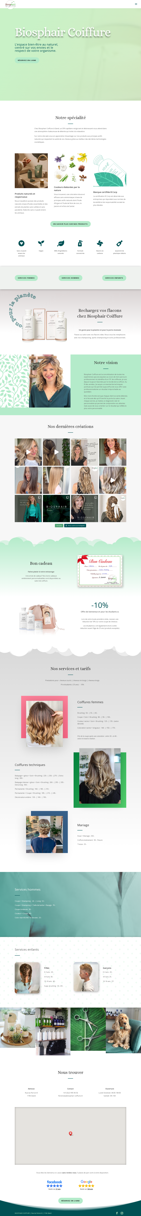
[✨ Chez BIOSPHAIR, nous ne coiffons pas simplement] (84, 508)
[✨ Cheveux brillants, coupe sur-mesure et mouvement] (28, 480)
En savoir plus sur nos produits (70, 224)
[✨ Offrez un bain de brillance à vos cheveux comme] (112, 452)
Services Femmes (26, 278)
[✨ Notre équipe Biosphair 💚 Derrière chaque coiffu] (28, 508)
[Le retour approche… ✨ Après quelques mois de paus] (84, 452)
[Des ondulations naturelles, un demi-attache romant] (112, 508)
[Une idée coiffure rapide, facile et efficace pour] (56, 452)
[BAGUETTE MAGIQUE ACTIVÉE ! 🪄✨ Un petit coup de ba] (28, 452)
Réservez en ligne (27, 60)
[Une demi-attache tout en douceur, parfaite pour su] (84, 480)
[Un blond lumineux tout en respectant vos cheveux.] (56, 480)
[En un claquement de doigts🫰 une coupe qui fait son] (112, 480)
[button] (54, 1184)
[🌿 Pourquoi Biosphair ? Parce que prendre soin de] (56, 508)
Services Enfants (114, 278)
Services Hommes (70, 278)
